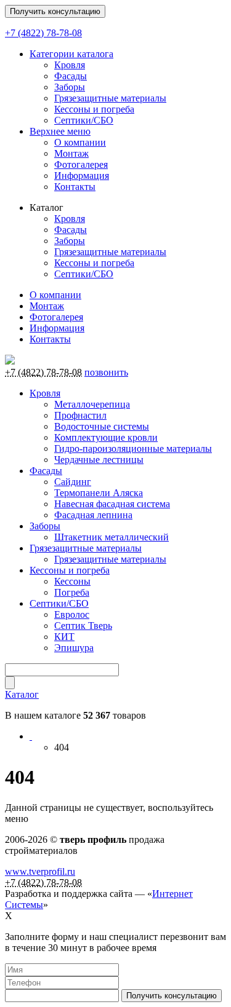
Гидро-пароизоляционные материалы (133, 448)
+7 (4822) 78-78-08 (43, 33)
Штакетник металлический (111, 537)
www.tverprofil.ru (40, 871)
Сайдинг (72, 481)
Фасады (70, 76)
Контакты (74, 186)
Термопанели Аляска (98, 493)
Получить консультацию (55, 11)
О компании (80, 142)
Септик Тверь (83, 625)
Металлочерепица (92, 404)
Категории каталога (71, 54)
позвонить (106, 372)
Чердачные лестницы (99, 459)
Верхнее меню (60, 131)
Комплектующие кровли (106, 437)
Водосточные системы (101, 426)
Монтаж (71, 153)
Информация (81, 175)
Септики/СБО (83, 120)
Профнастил (80, 415)
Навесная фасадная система (112, 504)
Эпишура (74, 647)
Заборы (69, 87)
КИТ (64, 636)
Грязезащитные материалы (110, 98)
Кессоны (72, 581)
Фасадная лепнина (93, 515)
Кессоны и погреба (94, 109)
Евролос (71, 614)
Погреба (71, 592)
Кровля (69, 65)
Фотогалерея (81, 164)
